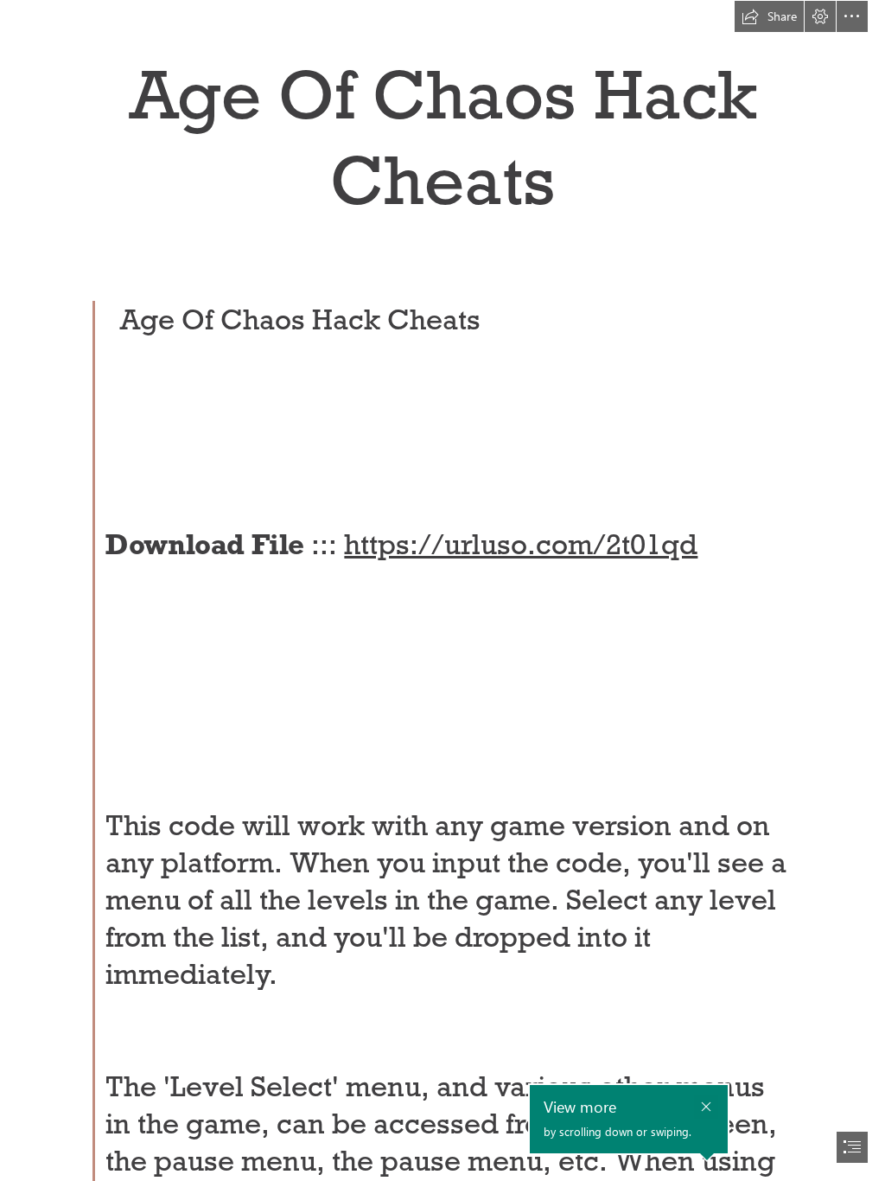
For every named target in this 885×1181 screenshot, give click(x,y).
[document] (442, 590)
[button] (769, 16)
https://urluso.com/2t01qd (520, 544)
